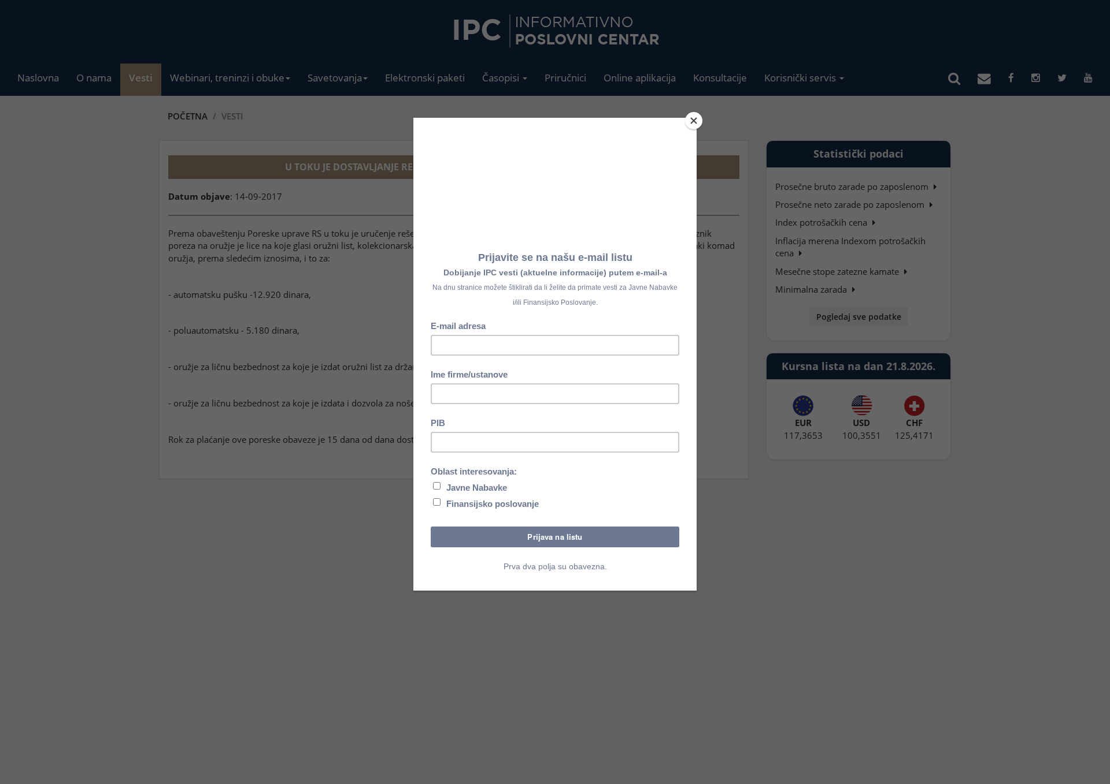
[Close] (693, 120)
